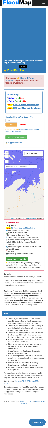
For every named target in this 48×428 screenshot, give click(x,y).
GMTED (35, 381)
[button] (17, 259)
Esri (24, 218)
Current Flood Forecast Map (26, 104)
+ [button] (7, 152)
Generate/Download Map (16, 137)
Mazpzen (18, 381)
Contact (24, 404)
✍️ (13, 142)
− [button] (7, 156)
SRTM (29, 381)
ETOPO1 (7, 383)
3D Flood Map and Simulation (27, 108)
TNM (24, 381)
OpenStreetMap (31, 218)
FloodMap (14, 94)
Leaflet (12, 218)
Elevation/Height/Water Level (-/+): (19, 117)
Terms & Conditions (26, 401)
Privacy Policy (40, 401)
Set (11, 124)
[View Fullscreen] (7, 161)
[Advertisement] (24, 34)
